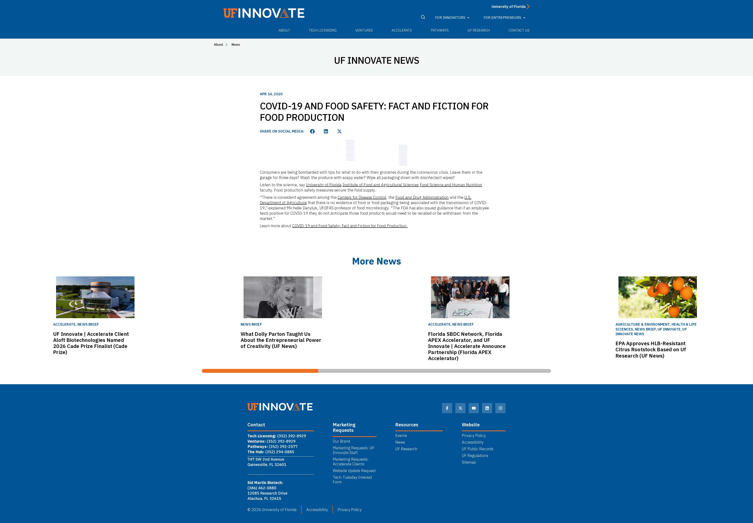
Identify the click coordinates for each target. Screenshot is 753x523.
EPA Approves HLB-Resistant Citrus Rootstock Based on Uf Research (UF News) (651, 349)
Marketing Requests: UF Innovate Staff (353, 450)
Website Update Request (354, 470)
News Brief (88, 324)
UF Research (478, 30)
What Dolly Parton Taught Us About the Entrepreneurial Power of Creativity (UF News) (281, 340)
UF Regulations (475, 455)
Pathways (440, 30)
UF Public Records (477, 449)
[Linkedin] (487, 408)
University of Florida (323, 184)
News (400, 442)
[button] (312, 131)
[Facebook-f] (447, 408)
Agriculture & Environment (643, 324)
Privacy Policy (474, 435)
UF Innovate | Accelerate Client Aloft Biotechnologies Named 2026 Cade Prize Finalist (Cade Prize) (91, 343)
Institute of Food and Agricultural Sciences (381, 184)
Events (401, 435)
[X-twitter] (460, 408)
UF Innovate (669, 329)
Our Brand (341, 441)
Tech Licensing (322, 30)
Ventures (364, 30)
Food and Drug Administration (422, 197)
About (284, 30)
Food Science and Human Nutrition (451, 184)
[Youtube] (474, 408)
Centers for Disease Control (362, 197)
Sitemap (469, 462)
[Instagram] (500, 408)
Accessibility (472, 442)
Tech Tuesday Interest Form (352, 479)
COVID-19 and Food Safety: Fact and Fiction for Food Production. (350, 225)
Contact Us (519, 30)
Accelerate (402, 30)
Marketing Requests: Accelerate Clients (351, 461)
